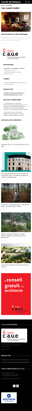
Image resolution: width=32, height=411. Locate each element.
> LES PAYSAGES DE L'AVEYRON (12, 103)
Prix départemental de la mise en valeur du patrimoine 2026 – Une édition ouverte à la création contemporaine (14, 175)
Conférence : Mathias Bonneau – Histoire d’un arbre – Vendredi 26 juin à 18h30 (15, 205)
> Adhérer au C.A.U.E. (8, 73)
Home (2, 5)
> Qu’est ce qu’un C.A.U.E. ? (9, 70)
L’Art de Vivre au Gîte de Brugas (14, 34)
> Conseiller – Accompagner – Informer (14, 68)
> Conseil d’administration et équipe (12, 72)
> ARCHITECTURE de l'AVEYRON (9, 375)
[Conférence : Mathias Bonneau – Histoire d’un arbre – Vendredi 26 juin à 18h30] (16, 193)
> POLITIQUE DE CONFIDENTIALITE (11, 378)
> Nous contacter (5, 349)
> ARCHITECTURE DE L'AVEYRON (12, 112)
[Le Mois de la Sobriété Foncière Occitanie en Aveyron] (16, 253)
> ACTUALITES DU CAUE (7, 372)
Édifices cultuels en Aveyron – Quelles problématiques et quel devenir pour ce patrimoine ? (13, 235)
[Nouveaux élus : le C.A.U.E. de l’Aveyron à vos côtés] (16, 133)
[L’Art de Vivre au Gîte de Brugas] (16, 22)
